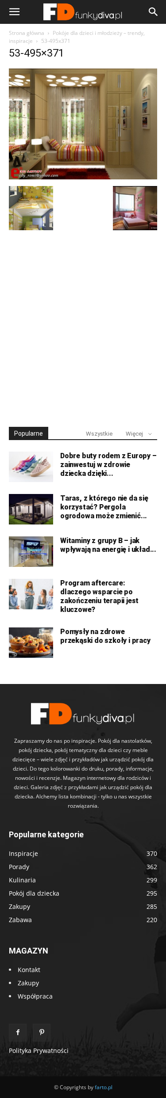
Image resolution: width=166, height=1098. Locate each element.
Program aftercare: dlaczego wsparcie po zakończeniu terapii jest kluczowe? (99, 596)
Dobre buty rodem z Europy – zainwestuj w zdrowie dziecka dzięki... (108, 465)
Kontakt (29, 969)
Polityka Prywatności (39, 1050)
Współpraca (35, 996)
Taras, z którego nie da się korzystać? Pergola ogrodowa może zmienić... (104, 507)
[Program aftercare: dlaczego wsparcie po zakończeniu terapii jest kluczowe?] (31, 594)
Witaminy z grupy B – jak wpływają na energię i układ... (108, 545)
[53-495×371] (83, 177)
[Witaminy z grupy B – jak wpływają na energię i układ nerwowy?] (31, 551)
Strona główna (26, 33)
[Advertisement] (83, 324)
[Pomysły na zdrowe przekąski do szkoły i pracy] (31, 642)
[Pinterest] (41, 1032)
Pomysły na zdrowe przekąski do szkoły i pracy (105, 636)
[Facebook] (18, 1032)
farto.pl (103, 1087)
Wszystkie (99, 433)
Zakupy (28, 983)
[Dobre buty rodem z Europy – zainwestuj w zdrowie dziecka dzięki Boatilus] (31, 467)
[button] (14, 12)
